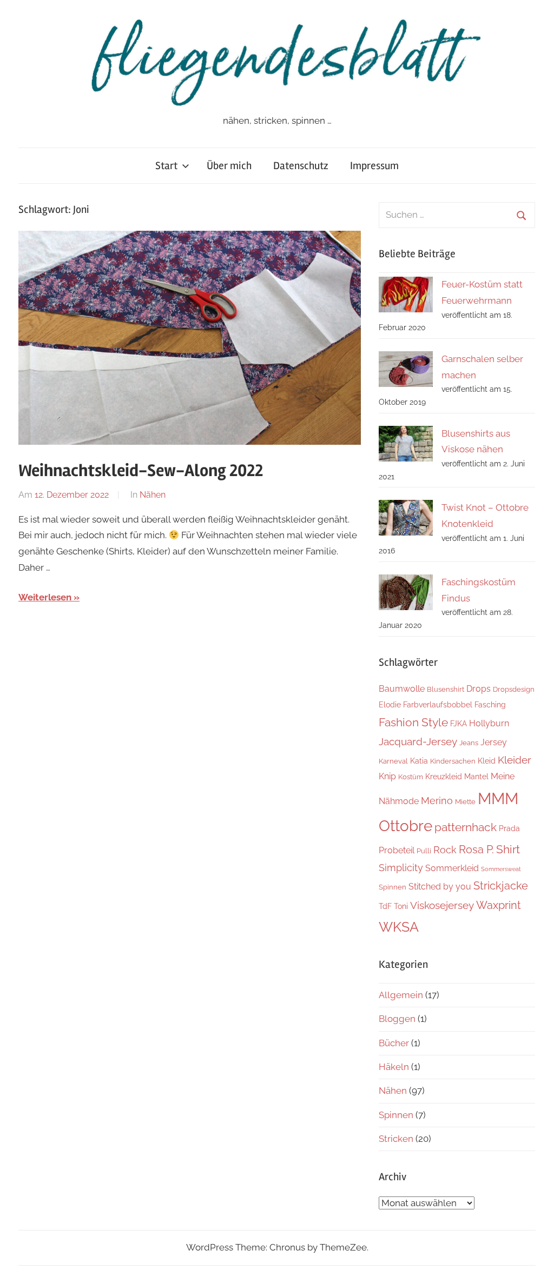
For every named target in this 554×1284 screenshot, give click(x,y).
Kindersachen (453, 761)
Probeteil (396, 850)
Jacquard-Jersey (418, 741)
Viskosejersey (442, 905)
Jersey (493, 742)
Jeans (468, 743)
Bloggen (397, 1018)
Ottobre (405, 826)
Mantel (476, 776)
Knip (387, 776)
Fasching (490, 704)
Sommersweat (501, 869)
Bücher (394, 1043)
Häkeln (394, 1066)
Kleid (487, 760)
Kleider (514, 760)
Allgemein (401, 994)
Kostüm (410, 777)
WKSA (399, 927)
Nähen (153, 495)
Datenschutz (300, 165)
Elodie (390, 704)
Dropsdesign (514, 689)
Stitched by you (439, 886)
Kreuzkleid (443, 776)
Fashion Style (413, 722)
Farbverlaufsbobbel (437, 704)
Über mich (229, 165)
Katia (419, 760)
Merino (437, 800)
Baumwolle (402, 689)
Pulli (424, 851)
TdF (385, 906)
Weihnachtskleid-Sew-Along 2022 (140, 470)
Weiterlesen (44, 597)
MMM (498, 798)
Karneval (393, 761)
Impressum (374, 165)
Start (166, 165)
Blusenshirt (445, 689)
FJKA (458, 723)
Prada (509, 828)
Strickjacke (500, 885)
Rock (445, 849)
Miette (465, 802)
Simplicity (401, 867)
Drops (478, 689)
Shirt (508, 849)
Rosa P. (476, 849)
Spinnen (392, 887)
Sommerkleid (452, 868)
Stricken (396, 1138)
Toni (401, 906)
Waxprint (498, 905)
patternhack (465, 827)
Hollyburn (489, 723)
